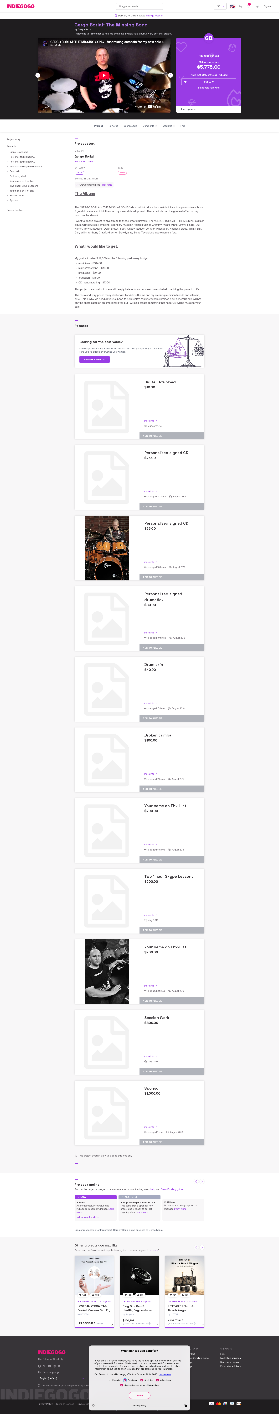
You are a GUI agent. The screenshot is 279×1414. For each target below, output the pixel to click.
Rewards (11, 146)
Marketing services (230, 1358)
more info (80, 161)
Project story (13, 139)
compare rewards (94, 359)
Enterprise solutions (230, 1366)
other (122, 173)
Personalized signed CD (23, 156)
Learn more (142, 1212)
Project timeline (15, 210)
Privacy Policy (45, 1404)
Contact (191, 1354)
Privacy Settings (85, 1404)
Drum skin (15, 171)
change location (154, 15)
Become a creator (230, 1362)
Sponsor (14, 200)
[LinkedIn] (59, 1366)
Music (79, 173)
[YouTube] (49, 1366)
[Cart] (240, 6)
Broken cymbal (18, 176)
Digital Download (19, 152)
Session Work (17, 195)
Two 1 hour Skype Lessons (24, 185)
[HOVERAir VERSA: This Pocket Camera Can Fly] (94, 1275)
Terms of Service (65, 1404)
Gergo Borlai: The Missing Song (111, 25)
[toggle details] (114, 1327)
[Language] (232, 6)
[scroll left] (37, 75)
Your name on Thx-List (22, 181)
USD (218, 6)
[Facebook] (39, 1366)
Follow (209, 81)
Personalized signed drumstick (26, 166)
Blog (189, 1362)
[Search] (120, 6)
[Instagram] (54, 1366)
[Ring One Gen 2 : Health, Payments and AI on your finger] (139, 1275)
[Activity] (248, 6)
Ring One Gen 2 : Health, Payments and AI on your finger (138, 1310)
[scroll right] (170, 75)
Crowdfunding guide (172, 1189)
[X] (44, 1366)
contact (91, 161)
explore (154, 1250)
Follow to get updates (88, 1217)
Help (152, 1189)
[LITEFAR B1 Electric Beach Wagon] (184, 1275)
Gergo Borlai (85, 29)
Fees (223, 1354)
